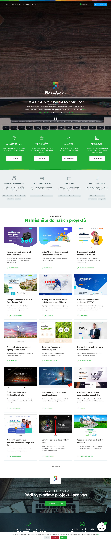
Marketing (60, 102)
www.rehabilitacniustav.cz (15, 315)
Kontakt (34, 4)
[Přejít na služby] (55, 119)
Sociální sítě (18, 196)
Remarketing (10, 196)
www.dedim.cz (47, 268)
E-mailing (18, 199)
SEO (4, 196)
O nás (19, 4)
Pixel (6, 4)
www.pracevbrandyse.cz (15, 456)
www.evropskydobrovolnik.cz (87, 268)
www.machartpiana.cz (14, 408)
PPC (24, 196)
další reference (56, 466)
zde (98, 534)
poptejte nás (99, 4)
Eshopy (45, 102)
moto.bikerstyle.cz (48, 456)
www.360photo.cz (13, 268)
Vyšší (41, 159)
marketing (46, 112)
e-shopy (39, 112)
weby (84, 109)
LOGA (91, 196)
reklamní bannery (76, 196)
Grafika (76, 102)
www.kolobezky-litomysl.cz (86, 456)
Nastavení (47, 537)
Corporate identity (99, 196)
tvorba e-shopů (48, 196)
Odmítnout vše (55, 537)
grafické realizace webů (64, 196)
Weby (32, 102)
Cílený (97, 159)
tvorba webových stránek (37, 196)
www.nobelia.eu (48, 408)
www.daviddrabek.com (85, 361)
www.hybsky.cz (13, 361)
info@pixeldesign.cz (87, 4)
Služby (12, 4)
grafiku (71, 112)
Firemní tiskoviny (93, 199)
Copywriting (10, 199)
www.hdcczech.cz (48, 315)
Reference (26, 4)
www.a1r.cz (82, 408)
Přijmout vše (63, 537)
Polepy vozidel (102, 199)
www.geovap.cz (83, 315)
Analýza (14, 159)
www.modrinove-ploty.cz (50, 361)
